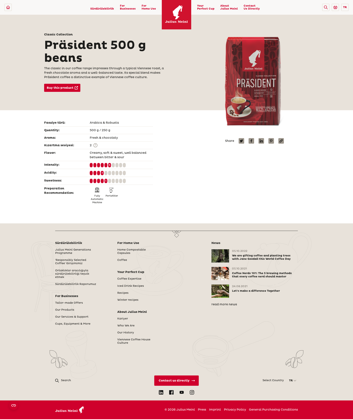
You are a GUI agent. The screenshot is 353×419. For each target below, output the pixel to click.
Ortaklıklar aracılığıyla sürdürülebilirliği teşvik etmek (72, 274)
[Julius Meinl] (8, 7)
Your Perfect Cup (205, 7)
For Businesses (128, 7)
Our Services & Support (71, 317)
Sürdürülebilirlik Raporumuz (75, 284)
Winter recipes (127, 300)
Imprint (215, 409)
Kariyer (122, 318)
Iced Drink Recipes (130, 286)
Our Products (64, 310)
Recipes (123, 293)
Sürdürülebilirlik (102, 8)
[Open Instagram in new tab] (192, 392)
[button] (325, 7)
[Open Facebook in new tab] (171, 392)
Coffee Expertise (129, 278)
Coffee (122, 260)
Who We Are (126, 325)
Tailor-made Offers (69, 303)
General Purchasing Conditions (273, 409)
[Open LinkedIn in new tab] (161, 392)
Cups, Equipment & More (72, 324)
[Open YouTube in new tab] (181, 392)
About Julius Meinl (229, 7)
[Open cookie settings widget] (13, 405)
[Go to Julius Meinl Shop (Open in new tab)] (335, 7)
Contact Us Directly (252, 7)
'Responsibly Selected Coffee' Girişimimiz (70, 261)
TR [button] (345, 7)
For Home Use (149, 7)
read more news (224, 304)
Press (202, 409)
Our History (125, 332)
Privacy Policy (235, 409)
